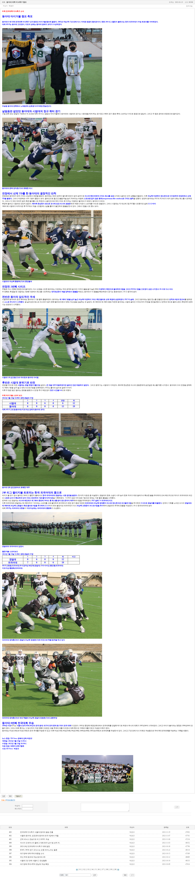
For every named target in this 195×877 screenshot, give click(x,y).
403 (10, 832)
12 (84, 869)
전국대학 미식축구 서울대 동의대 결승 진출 (36, 832)
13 (88, 869)
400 (10, 843)
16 (98, 869)
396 (10, 857)
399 (10, 846)
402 (10, 836)
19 (111, 869)
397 (10, 853)
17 (103, 869)
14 (92, 869)
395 (10, 861)
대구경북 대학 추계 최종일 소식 (32, 853)
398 (10, 850)
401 (10, 839)
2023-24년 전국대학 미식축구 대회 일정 (35, 846)
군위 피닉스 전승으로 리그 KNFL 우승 (34, 839)
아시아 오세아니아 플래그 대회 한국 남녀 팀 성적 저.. (40, 843)
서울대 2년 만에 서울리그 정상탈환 (33, 861)
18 (107, 869)
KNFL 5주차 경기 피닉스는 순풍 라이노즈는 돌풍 (38, 850)
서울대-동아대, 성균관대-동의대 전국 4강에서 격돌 (39, 836)
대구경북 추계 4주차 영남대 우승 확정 (34, 864)
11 (80, 869)
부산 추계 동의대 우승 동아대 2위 (32, 857)
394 (10, 864)
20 (115, 869)
